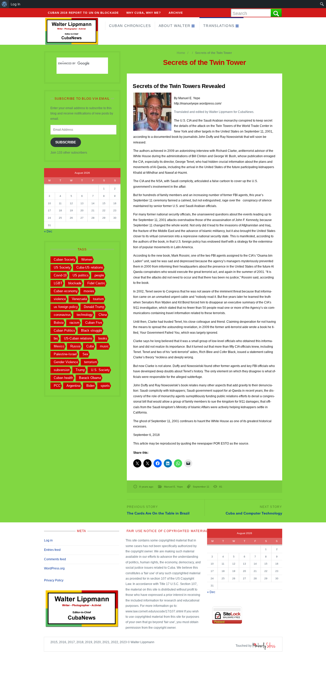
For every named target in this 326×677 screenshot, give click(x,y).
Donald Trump (94, 307)
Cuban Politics (64, 330)
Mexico (59, 346)
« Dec (48, 231)
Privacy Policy (53, 580)
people (99, 275)
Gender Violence (66, 362)
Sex (85, 354)
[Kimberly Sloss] (264, 645)
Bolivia (59, 323)
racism (74, 323)
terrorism (90, 362)
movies (89, 291)
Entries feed (52, 550)
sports (105, 386)
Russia (75, 346)
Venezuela (79, 299)
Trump (80, 370)
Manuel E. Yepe (173, 486)
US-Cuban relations (78, 338)
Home (181, 53)
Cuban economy (66, 291)
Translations (219, 26)
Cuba (90, 346)
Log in (48, 540)
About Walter (175, 26)
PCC (57, 386)
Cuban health (63, 378)
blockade (75, 283)
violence (60, 299)
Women (86, 259)
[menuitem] (4, 4)
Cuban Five (93, 323)
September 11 (201, 486)
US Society (62, 267)
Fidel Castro (96, 283)
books (102, 338)
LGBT (58, 283)
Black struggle (91, 330)
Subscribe (65, 142)
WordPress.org (54, 568)
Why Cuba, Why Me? (143, 12)
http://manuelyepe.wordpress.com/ (197, 103)
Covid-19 (60, 275)
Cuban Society (64, 259)
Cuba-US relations (89, 267)
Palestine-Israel (65, 354)
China (103, 315)
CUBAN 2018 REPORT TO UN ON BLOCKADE (83, 12)
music (104, 346)
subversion (62, 370)
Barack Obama (90, 378)
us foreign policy (66, 307)
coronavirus (62, 315)
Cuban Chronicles (130, 26)
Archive (176, 12)
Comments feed (55, 559)
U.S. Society (100, 370)
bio (56, 338)
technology (85, 315)
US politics (81, 275)
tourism (98, 299)
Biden (90, 386)
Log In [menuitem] (15, 4)
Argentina (73, 386)
